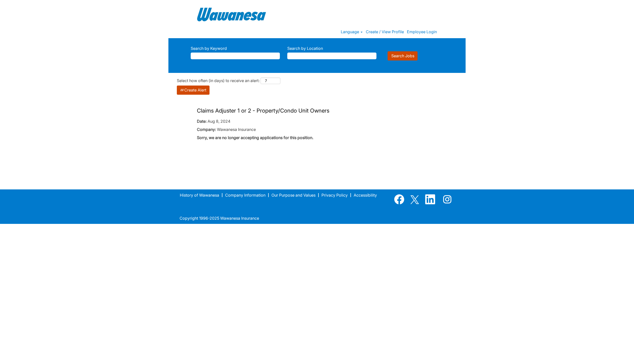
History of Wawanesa (199, 195)
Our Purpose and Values (293, 195)
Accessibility (365, 195)
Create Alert (194, 90)
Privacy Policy (334, 195)
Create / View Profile (385, 32)
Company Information (245, 195)
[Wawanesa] (231, 14)
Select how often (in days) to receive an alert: (218, 80)
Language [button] (350, 32)
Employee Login (422, 32)
